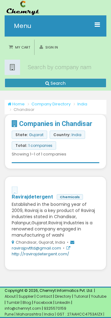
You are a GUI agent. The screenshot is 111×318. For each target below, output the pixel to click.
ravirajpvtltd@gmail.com (37, 248)
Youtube (98, 296)
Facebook (43, 302)
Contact (44, 296)
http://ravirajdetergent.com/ (40, 254)
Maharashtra (29, 314)
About (10, 296)
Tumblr (13, 302)
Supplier (26, 296)
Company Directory (51, 104)
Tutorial (81, 296)
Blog (27, 302)
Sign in (51, 47)
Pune (9, 314)
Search (57, 83)
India (82, 104)
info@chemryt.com (23, 308)
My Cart (22, 47)
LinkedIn (63, 302)
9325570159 (54, 308)
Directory (63, 296)
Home (18, 104)
